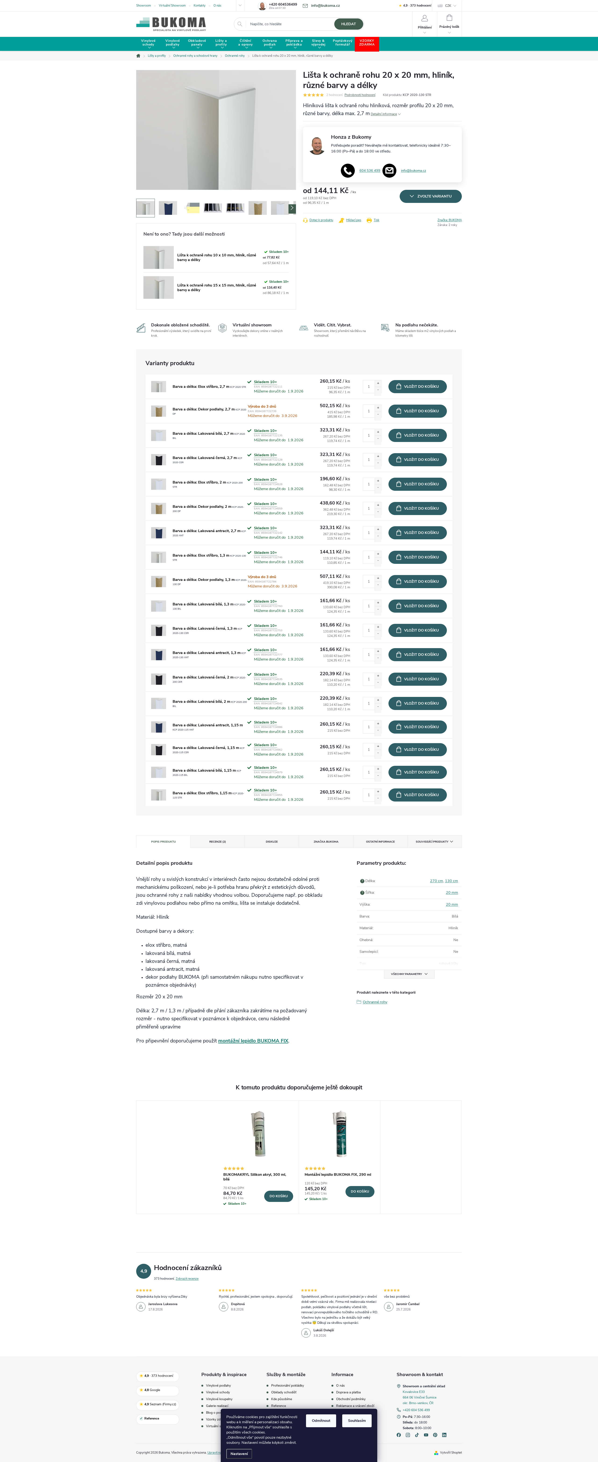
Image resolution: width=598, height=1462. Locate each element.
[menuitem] (148, 44)
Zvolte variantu (434, 196)
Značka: (450, 220)
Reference (278, 1406)
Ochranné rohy (375, 1002)
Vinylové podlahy (218, 1386)
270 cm (436, 880)
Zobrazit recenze (187, 1279)
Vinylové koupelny (219, 1399)
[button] (292, 209)
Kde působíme (281, 1399)
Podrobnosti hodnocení (360, 95)
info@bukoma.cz (413, 170)
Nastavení (239, 1453)
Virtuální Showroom (172, 6)
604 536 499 (370, 170)
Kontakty (200, 6)
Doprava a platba (348, 1392)
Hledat (348, 24)
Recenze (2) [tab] (217, 842)
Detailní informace (384, 114)
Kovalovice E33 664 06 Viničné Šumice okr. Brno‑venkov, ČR (419, 1397)
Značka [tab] (326, 842)
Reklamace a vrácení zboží (355, 1406)
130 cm (451, 880)
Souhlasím (357, 1420)
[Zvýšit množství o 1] (378, 385)
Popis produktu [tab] (163, 842)
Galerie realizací (217, 1406)
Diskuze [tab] (272, 842)
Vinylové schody (218, 1392)
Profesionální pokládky (287, 1386)
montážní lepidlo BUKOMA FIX (253, 1040)
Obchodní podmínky (351, 1399)
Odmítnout (321, 1420)
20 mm (452, 892)
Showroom (143, 6)
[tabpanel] (258, 1157)
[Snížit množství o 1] (378, 391)
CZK (448, 6)
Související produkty (432, 842)
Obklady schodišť (283, 1392)
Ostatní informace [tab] (380, 842)
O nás (217, 6)
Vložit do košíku (421, 386)
